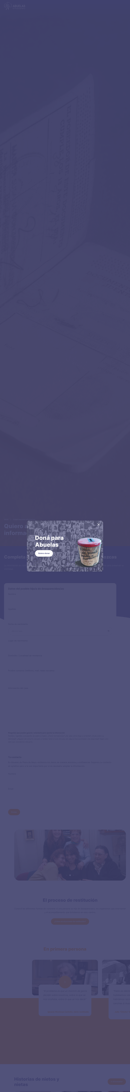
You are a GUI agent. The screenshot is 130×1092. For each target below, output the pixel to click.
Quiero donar (44, 553)
